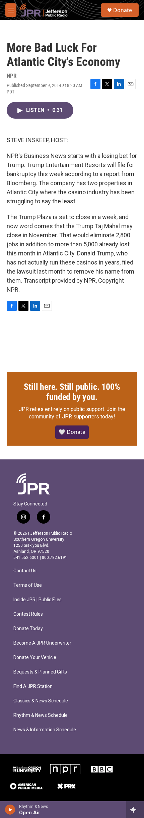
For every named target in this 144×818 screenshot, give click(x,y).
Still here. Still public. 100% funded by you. (72, 392)
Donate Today (28, 628)
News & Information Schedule (44, 729)
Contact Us (25, 570)
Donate (122, 10)
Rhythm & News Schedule (40, 715)
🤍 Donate (72, 432)
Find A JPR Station (33, 686)
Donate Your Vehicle (34, 657)
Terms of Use (27, 585)
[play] (10, 809)
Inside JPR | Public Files (37, 599)
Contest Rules (28, 614)
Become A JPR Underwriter (42, 643)
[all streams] (135, 809)
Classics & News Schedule (40, 700)
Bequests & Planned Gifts (40, 671)
